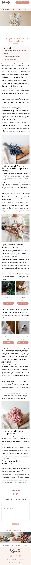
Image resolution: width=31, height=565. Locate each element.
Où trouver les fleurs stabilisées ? (10, 59)
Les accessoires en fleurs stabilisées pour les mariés (14, 55)
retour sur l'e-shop (21, 2)
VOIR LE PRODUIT (8, 303)
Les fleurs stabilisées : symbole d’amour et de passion (14, 50)
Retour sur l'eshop (14, 562)
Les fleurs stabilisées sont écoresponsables (12, 58)
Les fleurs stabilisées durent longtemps (11, 56)
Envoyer (15, 523)
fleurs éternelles (5, 79)
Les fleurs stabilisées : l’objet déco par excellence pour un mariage (15, 53)
